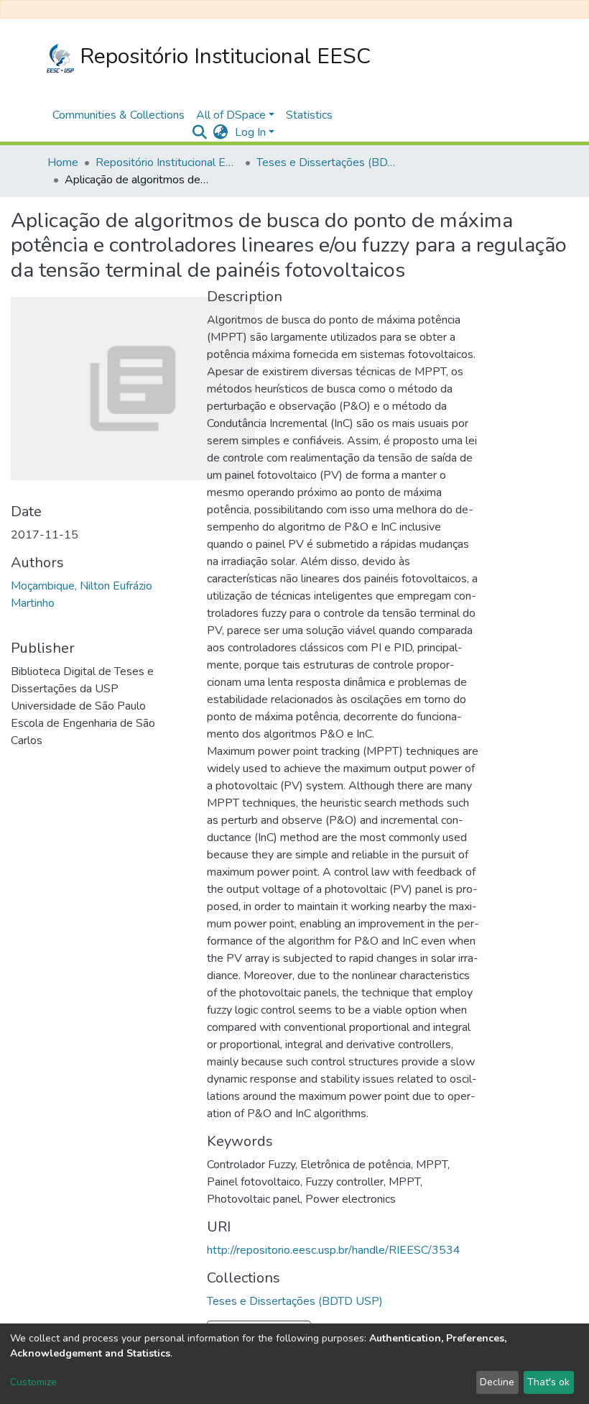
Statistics (309, 115)
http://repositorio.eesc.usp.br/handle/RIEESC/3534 (333, 1250)
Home (62, 162)
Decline (497, 1382)
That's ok (548, 1382)
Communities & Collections (118, 115)
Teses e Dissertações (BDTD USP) (328, 162)
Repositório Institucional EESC (222, 56)
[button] (220, 132)
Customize (33, 1382)
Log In (250, 132)
